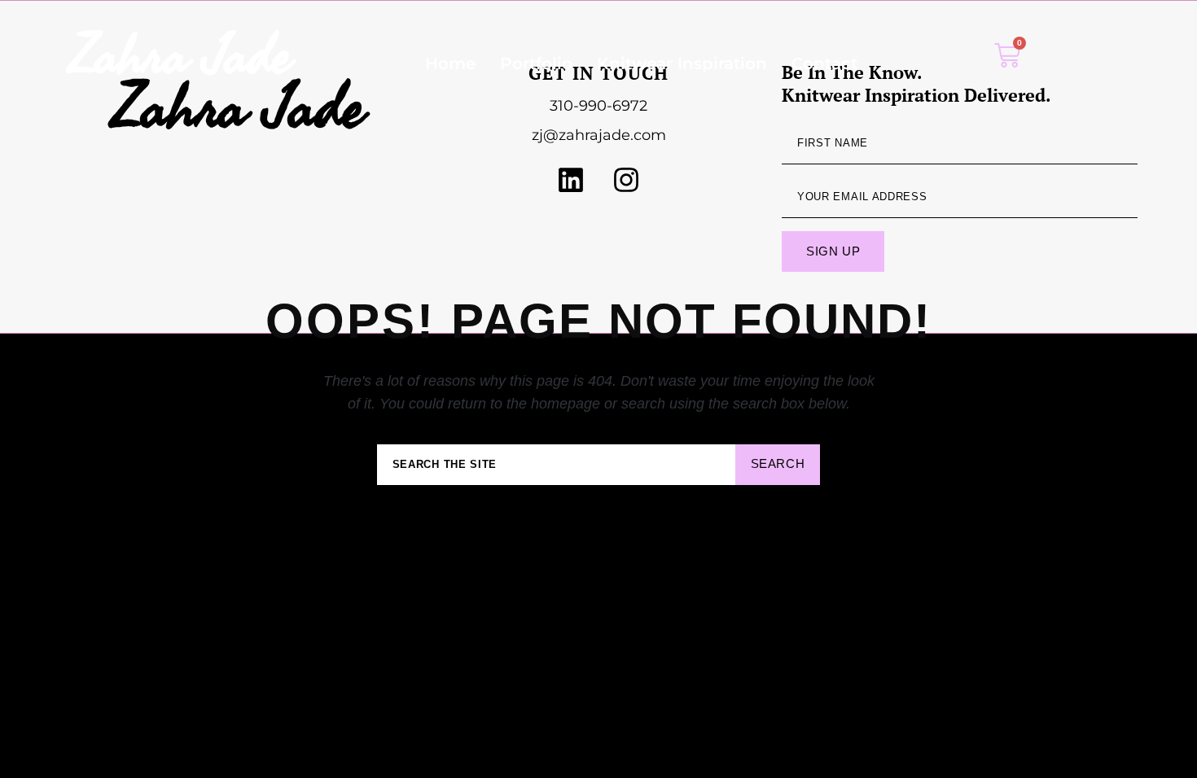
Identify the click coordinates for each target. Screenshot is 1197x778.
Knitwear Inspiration (682, 63)
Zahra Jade (180, 54)
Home (450, 63)
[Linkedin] (570, 180)
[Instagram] (626, 180)
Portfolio (536, 63)
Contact (824, 63)
